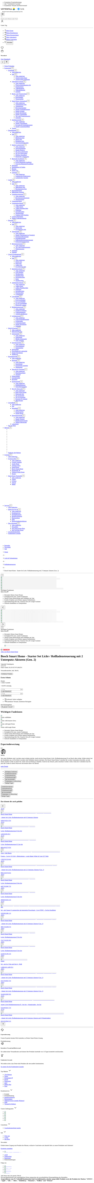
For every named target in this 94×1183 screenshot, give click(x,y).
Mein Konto (9, 30)
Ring (5, 1086)
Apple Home (15, 464)
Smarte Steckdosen (20, 113)
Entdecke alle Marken (14, 452)
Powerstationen (19, 346)
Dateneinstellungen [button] (10, 1160)
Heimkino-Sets (19, 141)
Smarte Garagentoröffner (22, 126)
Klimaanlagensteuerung (22, 241)
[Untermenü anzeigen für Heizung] (14, 220)
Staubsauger (18, 367)
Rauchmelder (19, 97)
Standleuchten (19, 280)
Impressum (7, 1158)
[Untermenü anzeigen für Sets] (15, 74)
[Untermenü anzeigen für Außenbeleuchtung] (24, 282)
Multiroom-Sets (19, 138)
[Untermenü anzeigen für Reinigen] (18, 360)
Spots (17, 279)
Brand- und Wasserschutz (19, 94)
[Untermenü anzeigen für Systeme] (10, 455)
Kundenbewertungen (6, 790)
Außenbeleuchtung (17, 282)
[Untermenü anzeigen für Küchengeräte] (21, 381)
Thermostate (15, 231)
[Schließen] (6, 62)
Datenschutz (8, 1156)
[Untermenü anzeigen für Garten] (13, 180)
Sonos (6, 1076)
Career (6, 1137)
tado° (5, 1083)
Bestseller (7, 545)
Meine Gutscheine (11, 39)
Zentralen (18, 118)
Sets (13, 74)
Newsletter (15, 527)
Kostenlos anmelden (6, 1148)
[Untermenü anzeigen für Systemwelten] (17, 459)
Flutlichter (18, 210)
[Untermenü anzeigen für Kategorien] (12, 68)
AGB (6, 1155)
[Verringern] (2, 689)
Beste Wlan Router (20, 392)
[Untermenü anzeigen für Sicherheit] (15, 70)
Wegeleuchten (19, 213)
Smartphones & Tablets (18, 167)
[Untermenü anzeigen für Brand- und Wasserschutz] (28, 94)
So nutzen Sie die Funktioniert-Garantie (12, 1066)
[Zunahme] (22, 689)
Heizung (10, 220)
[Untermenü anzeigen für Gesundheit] (16, 402)
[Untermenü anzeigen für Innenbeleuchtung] (23, 269)
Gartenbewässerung (17, 194)
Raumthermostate (20, 238)
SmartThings (15, 467)
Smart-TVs (15, 170)
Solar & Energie (12, 328)
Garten (10, 180)
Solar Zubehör (19, 340)
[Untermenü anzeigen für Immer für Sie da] (19, 509)
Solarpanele (18, 337)
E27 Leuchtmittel (20, 301)
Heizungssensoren (17, 244)
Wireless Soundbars (21, 155)
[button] (47, 32)
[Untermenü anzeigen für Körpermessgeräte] (23, 415)
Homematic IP (16, 470)
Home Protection (9, 66)
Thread (14, 482)
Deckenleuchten (20, 277)
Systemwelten (12, 459)
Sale (5, 549)
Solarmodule (15, 334)
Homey (14, 474)
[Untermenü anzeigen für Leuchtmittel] (20, 296)
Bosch (6, 1079)
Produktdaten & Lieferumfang (9, 794)
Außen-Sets (18, 265)
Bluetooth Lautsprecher (22, 156)
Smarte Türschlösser (21, 123)
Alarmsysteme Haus (21, 78)
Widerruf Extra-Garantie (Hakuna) (14, 1100)
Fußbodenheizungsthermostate (24, 240)
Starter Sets (18, 262)
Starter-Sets (18, 228)
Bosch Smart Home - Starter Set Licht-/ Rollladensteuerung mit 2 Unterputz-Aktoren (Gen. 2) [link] (31, 570)
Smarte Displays (20, 150)
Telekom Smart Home (18, 472)
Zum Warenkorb (5, 59)
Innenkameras (19, 87)
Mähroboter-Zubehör (18, 192)
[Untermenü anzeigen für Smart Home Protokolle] (23, 476)
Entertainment (12, 130)
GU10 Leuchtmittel (21, 303)
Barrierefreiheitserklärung (19, 521)
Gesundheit (11, 402)
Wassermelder (19, 99)
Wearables (15, 408)
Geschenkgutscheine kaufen (12, 1128)
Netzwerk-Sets (19, 394)
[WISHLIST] (47, 48)
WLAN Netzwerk (17, 389)
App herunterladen (6, 792)
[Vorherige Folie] (3, 607)
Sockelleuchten (19, 211)
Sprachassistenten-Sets (21, 143)
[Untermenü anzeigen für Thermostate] (20, 231)
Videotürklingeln (20, 90)
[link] (6, 552)
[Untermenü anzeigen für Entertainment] (17, 130)
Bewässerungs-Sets (21, 189)
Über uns (7, 1136)
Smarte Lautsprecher (18, 145)
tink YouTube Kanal (17, 530)
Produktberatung (16, 514)
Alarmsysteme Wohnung (22, 79)
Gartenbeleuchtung (17, 203)
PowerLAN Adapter (21, 399)
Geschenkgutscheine (14, 532)
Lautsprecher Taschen (21, 178)
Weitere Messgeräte (21, 422)
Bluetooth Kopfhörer (18, 159)
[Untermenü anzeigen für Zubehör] (18, 172)
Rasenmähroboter (17, 190)
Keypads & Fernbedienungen (23, 125)
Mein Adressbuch (11, 37)
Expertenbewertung (6, 788)
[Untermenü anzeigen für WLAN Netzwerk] (23, 389)
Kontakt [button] (6, 1094)
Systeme (6, 455)
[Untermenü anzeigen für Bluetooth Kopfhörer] (25, 159)
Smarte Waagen (20, 419)
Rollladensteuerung (17, 307)
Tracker (14, 128)
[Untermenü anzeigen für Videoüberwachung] (24, 81)
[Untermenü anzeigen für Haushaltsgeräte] (18, 356)
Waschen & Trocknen (18, 369)
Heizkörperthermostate (22, 237)
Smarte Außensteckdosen (19, 218)
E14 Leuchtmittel (20, 300)
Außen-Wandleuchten (21, 208)
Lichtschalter (19, 321)
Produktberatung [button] (5, 1041)
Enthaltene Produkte (6, 674)
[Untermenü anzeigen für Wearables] (19, 408)
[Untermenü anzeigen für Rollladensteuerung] (24, 307)
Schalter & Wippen (20, 310)
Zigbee (14, 479)
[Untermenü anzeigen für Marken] (10, 428)
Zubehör (17, 91)
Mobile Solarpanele (21, 339)
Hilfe (13, 519)
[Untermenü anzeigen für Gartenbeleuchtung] (24, 203)
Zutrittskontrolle (16, 120)
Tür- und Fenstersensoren (22, 116)
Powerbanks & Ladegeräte (19, 351)
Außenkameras (19, 88)
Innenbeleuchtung (17, 269)
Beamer (14, 169)
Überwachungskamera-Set (23, 85)
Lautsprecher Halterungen (22, 176)
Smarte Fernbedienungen (22, 109)
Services (6, 505)
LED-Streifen (19, 272)
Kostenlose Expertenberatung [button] (12, 2)
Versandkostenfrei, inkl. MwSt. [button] (10, 670)
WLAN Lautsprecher (21, 151)
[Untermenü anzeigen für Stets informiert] (18, 523)
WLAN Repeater (20, 397)
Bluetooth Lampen (20, 305)
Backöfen (14, 379)
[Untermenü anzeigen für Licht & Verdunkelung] (22, 254)
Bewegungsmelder (20, 108)
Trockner (18, 374)
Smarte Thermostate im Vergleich (25, 235)
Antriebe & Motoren (21, 314)
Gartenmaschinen (17, 201)
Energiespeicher (16, 342)
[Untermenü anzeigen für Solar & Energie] (18, 328)
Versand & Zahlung (10, 1104)
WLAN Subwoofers (21, 153)
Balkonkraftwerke (17, 331)
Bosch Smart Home (17, 469)
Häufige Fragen (5, 796)
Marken (6, 428)
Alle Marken (8, 1074)
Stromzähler (15, 349)
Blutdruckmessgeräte (21, 420)
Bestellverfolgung (17, 516)
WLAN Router (19, 395)
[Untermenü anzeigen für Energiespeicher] (22, 342)
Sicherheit (11, 70)
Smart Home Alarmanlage (19, 101)
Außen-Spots (19, 207)
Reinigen (14, 360)
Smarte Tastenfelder (21, 114)
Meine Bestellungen (12, 33)
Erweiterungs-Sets (20, 229)
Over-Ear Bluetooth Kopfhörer (24, 164)
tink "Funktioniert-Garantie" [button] (12, 4)
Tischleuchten (19, 274)
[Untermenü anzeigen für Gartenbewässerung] (24, 194)
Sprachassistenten (20, 148)
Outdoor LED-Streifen (22, 215)
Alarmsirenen (19, 106)
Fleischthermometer (21, 387)
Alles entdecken (16, 72)
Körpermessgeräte (17, 415)
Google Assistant (17, 462)
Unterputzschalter (20, 323)
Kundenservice (16, 513)
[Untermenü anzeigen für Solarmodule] (20, 334)
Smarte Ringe (19, 413)
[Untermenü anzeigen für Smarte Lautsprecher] (25, 145)
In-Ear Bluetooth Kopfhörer (23, 162)
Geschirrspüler (16, 378)
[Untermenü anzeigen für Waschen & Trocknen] (25, 369)
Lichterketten (19, 294)
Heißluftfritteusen (20, 385)
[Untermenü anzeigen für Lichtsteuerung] (21, 316)
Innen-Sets (18, 263)
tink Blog (7, 1139)
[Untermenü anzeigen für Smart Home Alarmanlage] (28, 101)
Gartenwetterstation (17, 216)
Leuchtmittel (15, 296)
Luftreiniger (15, 424)
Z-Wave (14, 481)
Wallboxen (15, 354)
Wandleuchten (19, 275)
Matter (14, 484)
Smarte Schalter (20, 111)
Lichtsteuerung (16, 316)
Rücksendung (16, 518)
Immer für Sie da (13, 509)
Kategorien (7, 68)
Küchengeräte (16, 381)
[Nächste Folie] (3, 624)
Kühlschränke (16, 376)
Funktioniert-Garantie (14, 533)
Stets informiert (12, 523)
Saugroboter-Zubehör (21, 365)
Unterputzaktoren (20, 312)
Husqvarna (7, 1081)
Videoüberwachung (17, 81)
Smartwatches (19, 412)
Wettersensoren (19, 249)
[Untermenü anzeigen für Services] (10, 505)
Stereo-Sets (18, 139)
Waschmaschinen (20, 373)
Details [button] (3, 681)
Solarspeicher (19, 348)
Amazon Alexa (16, 465)
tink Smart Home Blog (18, 528)
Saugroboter (18, 364)
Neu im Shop (12, 425)
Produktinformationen (7, 786)
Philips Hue (7, 1084)
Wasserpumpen (19, 199)
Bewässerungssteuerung (22, 198)
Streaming (15, 165)
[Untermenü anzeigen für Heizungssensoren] (23, 244)
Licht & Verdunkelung (14, 254)
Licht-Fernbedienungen (22, 319)
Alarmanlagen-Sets (20, 104)
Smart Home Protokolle (15, 476)
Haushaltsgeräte (12, 356)
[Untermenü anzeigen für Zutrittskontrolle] (22, 120)
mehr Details (4, 766)
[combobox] (9, 19)
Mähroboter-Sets (20, 187)
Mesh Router (19, 400)
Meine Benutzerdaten (12, 35)
